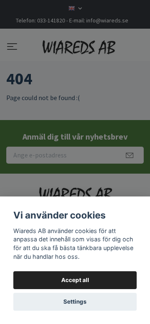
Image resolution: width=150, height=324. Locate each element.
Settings (75, 301)
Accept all (75, 280)
